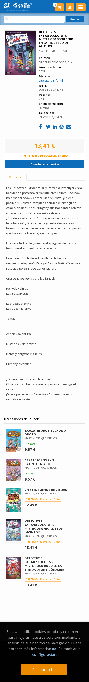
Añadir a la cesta (44, 164)
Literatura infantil (51, 80)
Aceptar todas (43, 669)
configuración (44, 654)
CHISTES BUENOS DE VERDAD (46, 490)
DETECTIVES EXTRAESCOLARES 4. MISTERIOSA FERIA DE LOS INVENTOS (44, 526)
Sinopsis (15, 177)
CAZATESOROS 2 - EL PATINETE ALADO (40, 462)
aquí (56, 648)
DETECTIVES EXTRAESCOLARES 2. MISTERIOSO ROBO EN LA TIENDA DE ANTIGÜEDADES (45, 564)
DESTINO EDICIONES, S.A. (56, 62)
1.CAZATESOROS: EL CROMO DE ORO (45, 432)
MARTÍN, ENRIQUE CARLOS (55, 51)
